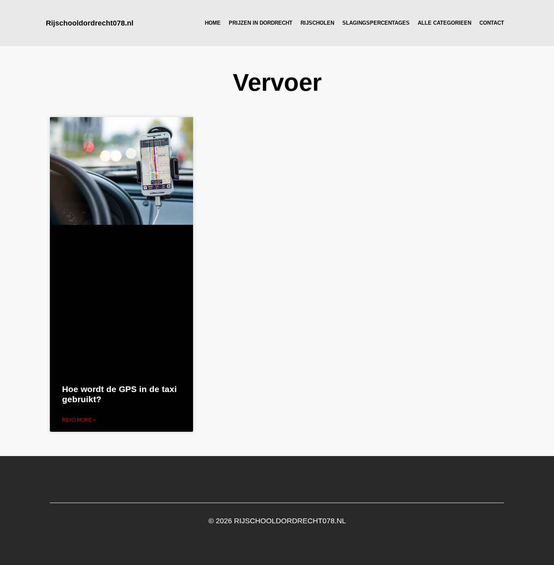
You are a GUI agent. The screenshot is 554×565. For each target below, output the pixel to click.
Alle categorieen (444, 23)
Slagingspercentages (376, 23)
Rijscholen (317, 23)
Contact (491, 23)
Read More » (79, 420)
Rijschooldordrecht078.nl (89, 23)
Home (213, 23)
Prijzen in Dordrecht (260, 23)
